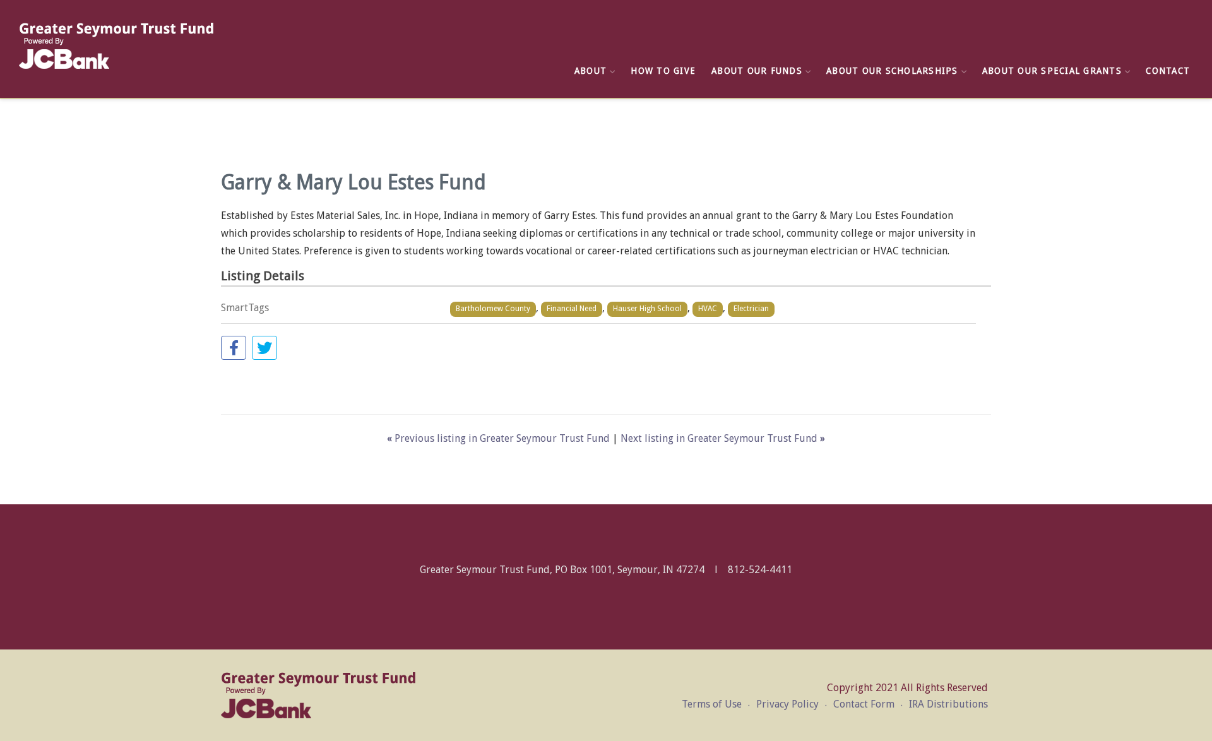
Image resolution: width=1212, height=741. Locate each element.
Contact (1168, 71)
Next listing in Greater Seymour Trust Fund (723, 438)
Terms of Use (712, 704)
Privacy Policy (787, 704)
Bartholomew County (493, 308)
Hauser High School (647, 308)
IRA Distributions (948, 704)
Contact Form (863, 704)
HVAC (707, 308)
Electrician (751, 308)
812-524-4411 (760, 570)
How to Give (663, 71)
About (590, 71)
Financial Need (572, 308)
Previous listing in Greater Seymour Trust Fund (499, 438)
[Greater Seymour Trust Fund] (117, 46)
